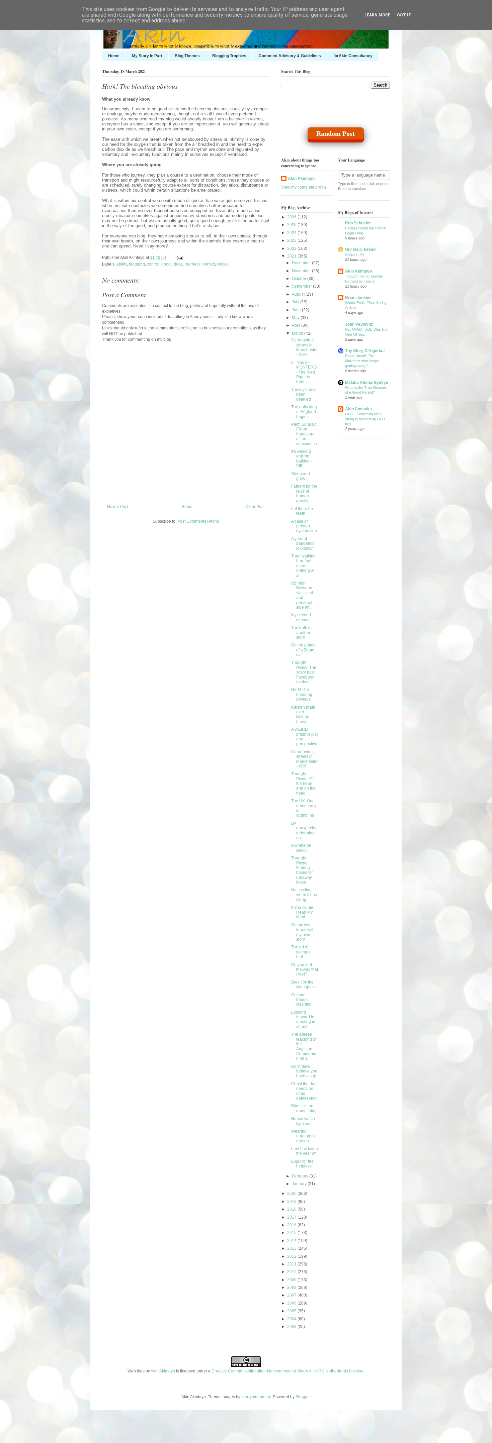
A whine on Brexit (301, 847)
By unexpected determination (304, 830)
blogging (137, 264)
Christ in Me (354, 254)
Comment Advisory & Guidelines (290, 56)
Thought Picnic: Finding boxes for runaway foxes (302, 870)
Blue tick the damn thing (304, 1108)
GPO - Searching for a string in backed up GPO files (365, 419)
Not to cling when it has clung (304, 895)
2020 (292, 1193)
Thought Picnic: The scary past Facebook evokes (303, 672)
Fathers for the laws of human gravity (304, 493)
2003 (292, 1326)
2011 (292, 1264)
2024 (292, 232)
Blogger (303, 1397)
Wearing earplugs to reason (304, 1136)
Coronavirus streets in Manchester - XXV (304, 758)
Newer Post (117, 506)
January (300, 1183)
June (297, 310)
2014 (292, 1240)
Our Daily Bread (360, 249)
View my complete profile (304, 187)
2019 (292, 1201)
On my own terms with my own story (303, 932)
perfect (208, 264)
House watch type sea (303, 1121)
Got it (404, 15)
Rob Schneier (358, 223)
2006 (292, 1303)
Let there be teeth (302, 511)
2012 (292, 1256)
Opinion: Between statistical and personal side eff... (302, 595)
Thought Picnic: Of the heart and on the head (303, 783)
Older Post (254, 506)
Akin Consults (358, 409)
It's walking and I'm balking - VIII (301, 458)
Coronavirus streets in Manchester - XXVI (304, 347)
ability (121, 264)
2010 (292, 1271)
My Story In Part (147, 56)
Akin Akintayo (301, 178)
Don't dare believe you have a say (304, 1071)
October (299, 278)
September (302, 286)
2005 (292, 1311)
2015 (292, 1232)
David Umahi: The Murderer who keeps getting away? (362, 361)
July (296, 302)
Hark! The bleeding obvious (140, 86)
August (299, 294)
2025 (292, 224)
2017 (292, 1217)
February (300, 1176)
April (296, 325)
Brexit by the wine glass (303, 984)
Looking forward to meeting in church (303, 1019)
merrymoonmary (256, 1397)
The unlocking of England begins (304, 412)
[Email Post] (179, 257)
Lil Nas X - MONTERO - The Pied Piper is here (304, 372)
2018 (292, 1209)
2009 (292, 1279)
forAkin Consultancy (353, 56)
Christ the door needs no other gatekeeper (304, 1091)
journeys (192, 264)
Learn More (377, 15)
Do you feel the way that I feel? (304, 969)
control (153, 264)
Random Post (335, 133)
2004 (292, 1319)
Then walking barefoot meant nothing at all (303, 566)
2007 (292, 1295)
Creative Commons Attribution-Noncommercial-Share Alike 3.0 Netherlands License (287, 1371)
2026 (292, 217)
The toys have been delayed (304, 394)
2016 (292, 1225)
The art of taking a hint (301, 952)
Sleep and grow (300, 476)
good (166, 264)
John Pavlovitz (359, 324)
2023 (292, 240)
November (302, 271)
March (298, 333)
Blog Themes (187, 56)
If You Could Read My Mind (302, 912)
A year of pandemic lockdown (302, 543)
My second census (301, 617)
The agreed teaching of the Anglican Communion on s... (303, 1046)
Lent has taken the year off (304, 1151)
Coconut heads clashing (301, 1000)
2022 (292, 248)
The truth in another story (301, 632)
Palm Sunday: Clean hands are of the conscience (304, 434)
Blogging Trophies (229, 56)
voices (223, 264)
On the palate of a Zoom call (303, 650)
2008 (292, 1287)
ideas (178, 264)
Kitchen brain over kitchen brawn (303, 714)
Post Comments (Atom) (198, 521)
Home (113, 56)
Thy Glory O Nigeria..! (365, 350)
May (296, 317)
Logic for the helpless (302, 1163)
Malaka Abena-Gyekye (366, 382)
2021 (292, 256)
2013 (292, 1248)
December (302, 263)
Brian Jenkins (358, 297)
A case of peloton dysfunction (304, 526)
